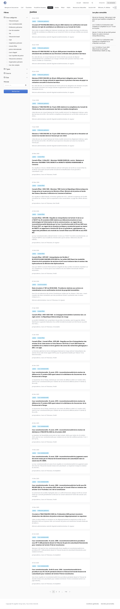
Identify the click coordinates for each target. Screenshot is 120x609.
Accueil (79, 3)
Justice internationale (15, 49)
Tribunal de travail (14, 36)
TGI (10, 33)
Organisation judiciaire (15, 62)
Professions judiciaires (15, 27)
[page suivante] (70, 591)
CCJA (10, 40)
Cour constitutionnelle (15, 24)
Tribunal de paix (13, 21)
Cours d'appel (13, 52)
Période (6, 82)
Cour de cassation (14, 30)
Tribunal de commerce (15, 59)
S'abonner (86, 3)
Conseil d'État (13, 46)
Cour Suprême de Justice (16, 55)
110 (66, 592)
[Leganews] (5, 2)
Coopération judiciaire (15, 43)
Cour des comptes (14, 65)
